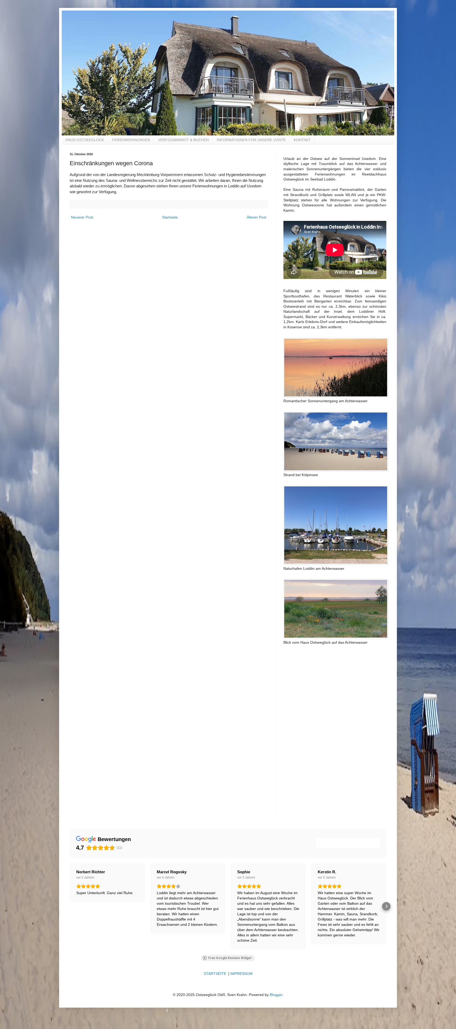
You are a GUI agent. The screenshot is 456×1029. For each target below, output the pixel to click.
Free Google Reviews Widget (230, 958)
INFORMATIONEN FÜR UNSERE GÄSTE (251, 140)
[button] (69, 906)
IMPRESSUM (241, 973)
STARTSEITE (215, 973)
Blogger (276, 995)
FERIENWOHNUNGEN (131, 140)
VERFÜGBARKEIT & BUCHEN (183, 140)
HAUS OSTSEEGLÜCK (84, 140)
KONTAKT (302, 140)
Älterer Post (256, 217)
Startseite (170, 217)
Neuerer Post (82, 217)
